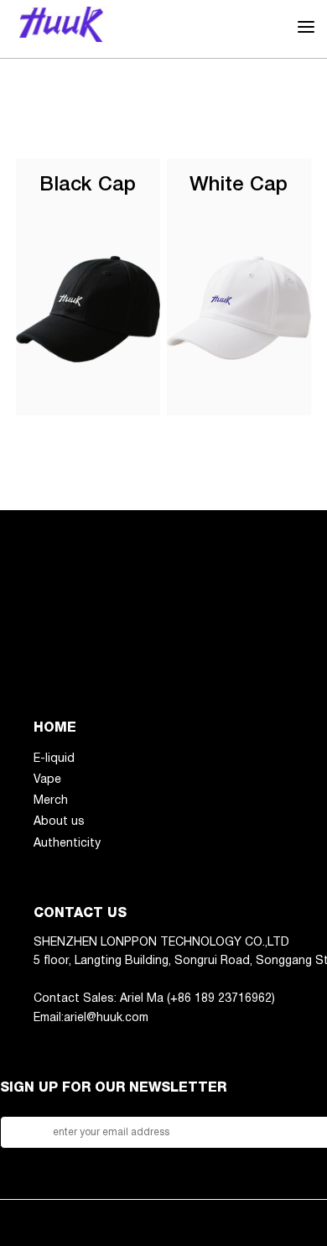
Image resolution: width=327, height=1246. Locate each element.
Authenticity (67, 843)
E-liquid (54, 758)
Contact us (80, 914)
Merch (51, 800)
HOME (55, 728)
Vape (47, 779)
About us (59, 821)
